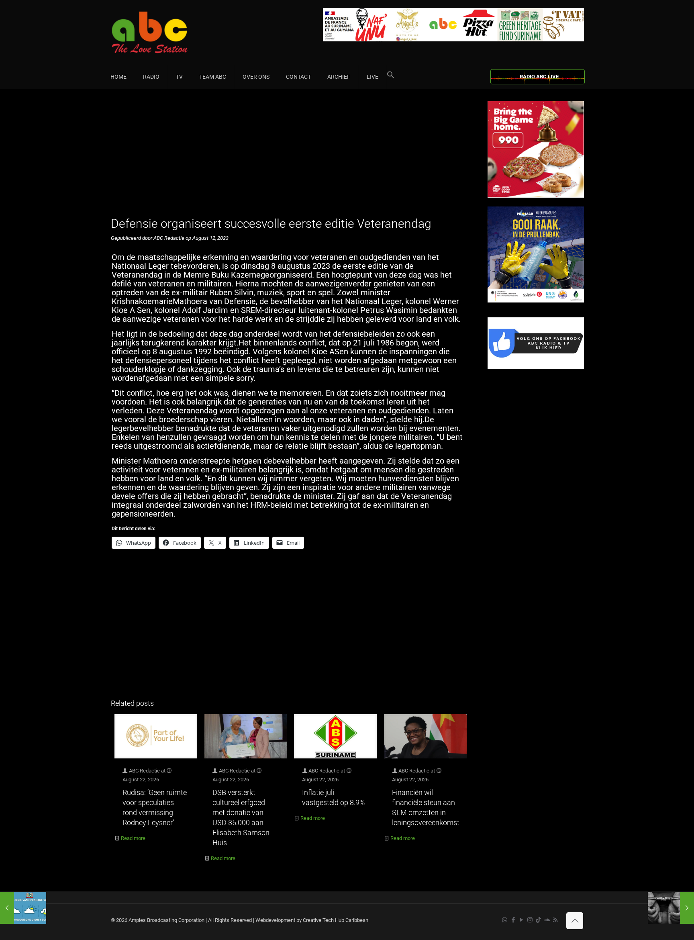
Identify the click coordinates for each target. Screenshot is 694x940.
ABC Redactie (144, 771)
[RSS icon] (555, 920)
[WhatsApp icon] (505, 920)
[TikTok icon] (538, 920)
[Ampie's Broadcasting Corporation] (165, 32)
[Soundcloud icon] (547, 920)
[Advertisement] (290, 157)
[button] (391, 77)
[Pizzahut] (536, 196)
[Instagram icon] (530, 920)
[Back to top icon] (574, 920)
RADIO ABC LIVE (539, 77)
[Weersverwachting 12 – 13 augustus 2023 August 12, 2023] (23, 908)
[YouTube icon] (521, 920)
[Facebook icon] (513, 920)
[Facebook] (536, 367)
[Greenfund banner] (536, 301)
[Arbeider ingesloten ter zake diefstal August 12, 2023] (671, 908)
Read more (133, 838)
